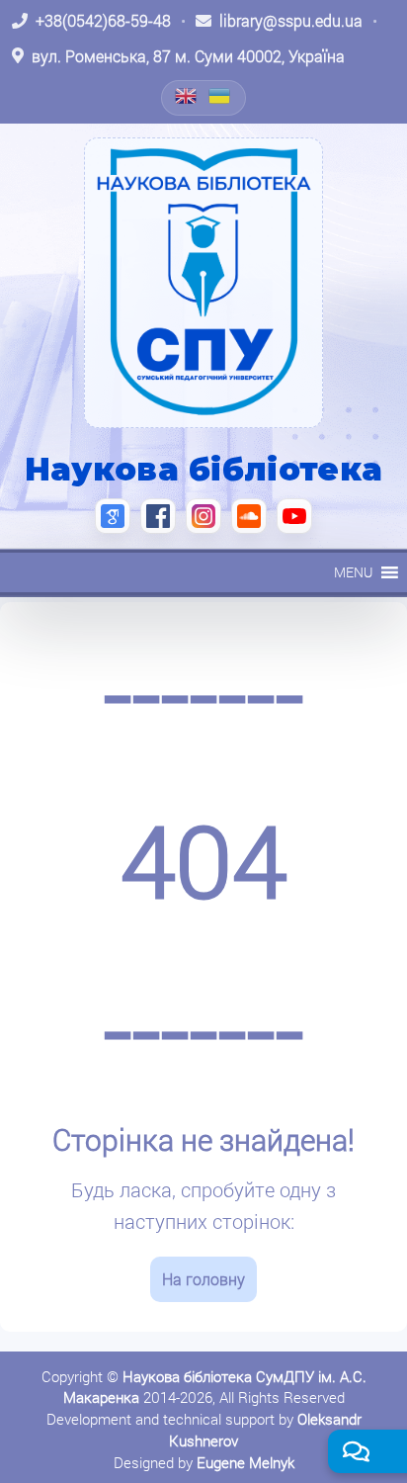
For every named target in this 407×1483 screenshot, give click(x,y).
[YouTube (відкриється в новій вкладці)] (294, 516)
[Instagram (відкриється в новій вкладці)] (203, 516)
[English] (187, 96)
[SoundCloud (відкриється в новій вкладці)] (249, 516)
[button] (353, 572)
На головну (203, 1278)
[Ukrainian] (220, 96)
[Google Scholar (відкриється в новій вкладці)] (112, 516)
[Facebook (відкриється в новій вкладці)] (158, 516)
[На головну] (203, 282)
